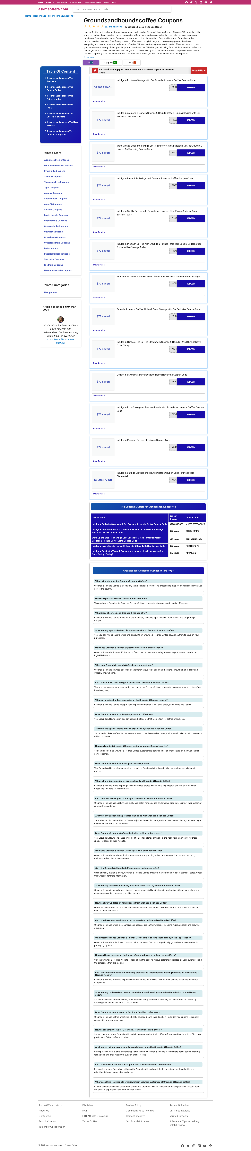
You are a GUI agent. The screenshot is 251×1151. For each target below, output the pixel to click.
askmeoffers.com (53, 9)
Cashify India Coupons (55, 220)
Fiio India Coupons (53, 265)
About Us (50, 2)
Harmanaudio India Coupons (58, 165)
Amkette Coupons (53, 209)
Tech (114, 2)
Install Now (199, 70)
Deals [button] (131, 62)
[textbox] (122, 9)
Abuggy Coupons (53, 193)
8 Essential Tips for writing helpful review (184, 1123)
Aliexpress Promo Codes (56, 160)
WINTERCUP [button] (183, 381)
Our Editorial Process (137, 1121)
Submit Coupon (47, 1121)
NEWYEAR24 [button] (183, 218)
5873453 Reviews (113, 26)
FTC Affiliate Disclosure (95, 1116)
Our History (62, 2)
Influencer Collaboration (52, 1126)
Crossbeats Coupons (55, 237)
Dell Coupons (51, 248)
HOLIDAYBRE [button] (183, 283)
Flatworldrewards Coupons (58, 270)
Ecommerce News (93, 2)
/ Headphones (39, 15)
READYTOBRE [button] (183, 250)
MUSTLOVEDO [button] (183, 87)
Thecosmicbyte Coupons (56, 182)
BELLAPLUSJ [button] (183, 152)
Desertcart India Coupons (57, 254)
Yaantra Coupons (53, 176)
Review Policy (133, 1105)
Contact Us (45, 1116)
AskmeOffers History (50, 1105)
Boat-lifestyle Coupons (56, 215)
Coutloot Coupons (53, 231)
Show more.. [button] (89, 57)
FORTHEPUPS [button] (183, 185)
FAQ (84, 1110)
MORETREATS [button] (183, 349)
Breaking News (76, 2)
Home (40, 2)
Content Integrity (135, 1116)
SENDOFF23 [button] (183, 414)
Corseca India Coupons (56, 226)
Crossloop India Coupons (57, 242)
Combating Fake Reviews (140, 1110)
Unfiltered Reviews (180, 1110)
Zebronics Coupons (54, 259)
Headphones (50, 292)
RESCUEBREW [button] (183, 120)
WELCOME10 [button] (183, 447)
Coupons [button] (110, 62)
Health (106, 2)
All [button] (90, 62)
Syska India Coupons (54, 171)
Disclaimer (88, 1105)
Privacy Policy (71, 1145)
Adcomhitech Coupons (55, 198)
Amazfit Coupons (53, 204)
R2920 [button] (183, 316)
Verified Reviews (179, 1116)
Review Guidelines (179, 1105)
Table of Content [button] (60, 71)
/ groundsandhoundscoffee (61, 15)
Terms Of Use (89, 1121)
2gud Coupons (51, 187)
